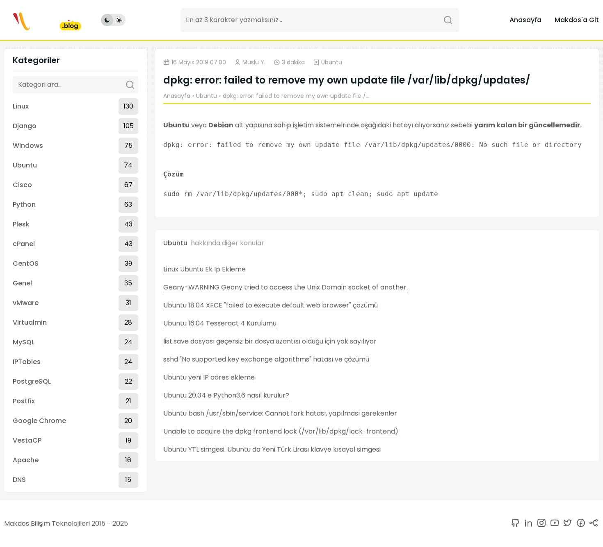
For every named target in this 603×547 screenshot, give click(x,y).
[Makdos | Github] (515, 523)
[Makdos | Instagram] (539, 523)
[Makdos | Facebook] (579, 523)
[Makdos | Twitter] (566, 523)
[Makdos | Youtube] (553, 523)
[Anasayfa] (42, 20)
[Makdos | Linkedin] (526, 523)
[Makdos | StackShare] (592, 523)
